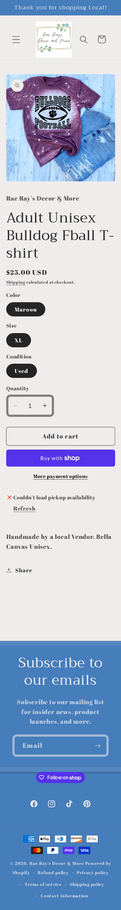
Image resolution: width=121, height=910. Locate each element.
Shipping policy (87, 884)
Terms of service (43, 884)
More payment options (60, 476)
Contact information (64, 896)
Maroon (26, 309)
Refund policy (53, 872)
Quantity (17, 388)
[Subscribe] (97, 745)
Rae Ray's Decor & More (56, 863)
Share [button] (23, 570)
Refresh (24, 508)
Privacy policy (93, 872)
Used (22, 371)
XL (19, 340)
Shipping (15, 282)
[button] (16, 39)
